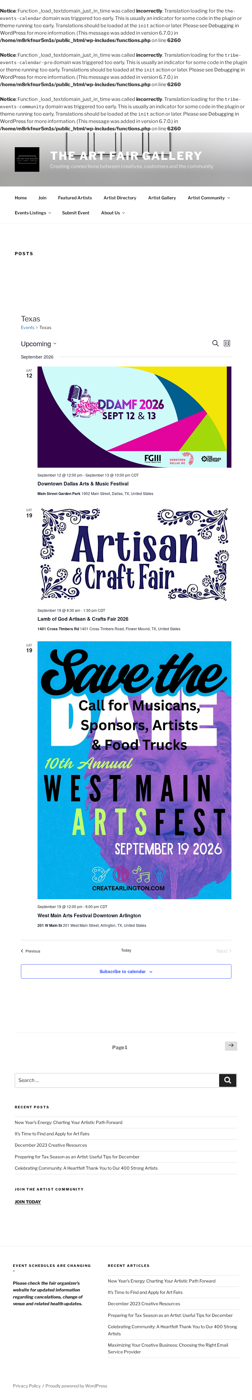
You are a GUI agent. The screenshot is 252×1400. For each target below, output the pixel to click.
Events (27, 327)
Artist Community (206, 197)
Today (126, 950)
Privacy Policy (27, 1385)
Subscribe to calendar (123, 971)
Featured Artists (75, 197)
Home (21, 197)
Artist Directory (120, 197)
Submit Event (75, 212)
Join (42, 197)
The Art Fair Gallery (126, 156)
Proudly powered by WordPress (76, 1385)
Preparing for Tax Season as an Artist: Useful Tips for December (77, 1156)
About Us (110, 212)
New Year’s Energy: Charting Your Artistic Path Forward (68, 1122)
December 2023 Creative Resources (51, 1145)
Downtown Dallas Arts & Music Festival (82, 483)
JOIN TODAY (28, 1201)
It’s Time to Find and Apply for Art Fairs (52, 1133)
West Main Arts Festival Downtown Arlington (89, 915)
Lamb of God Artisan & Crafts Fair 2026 (82, 618)
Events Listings (30, 212)
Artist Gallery (162, 197)
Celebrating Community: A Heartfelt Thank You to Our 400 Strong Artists (86, 1168)
